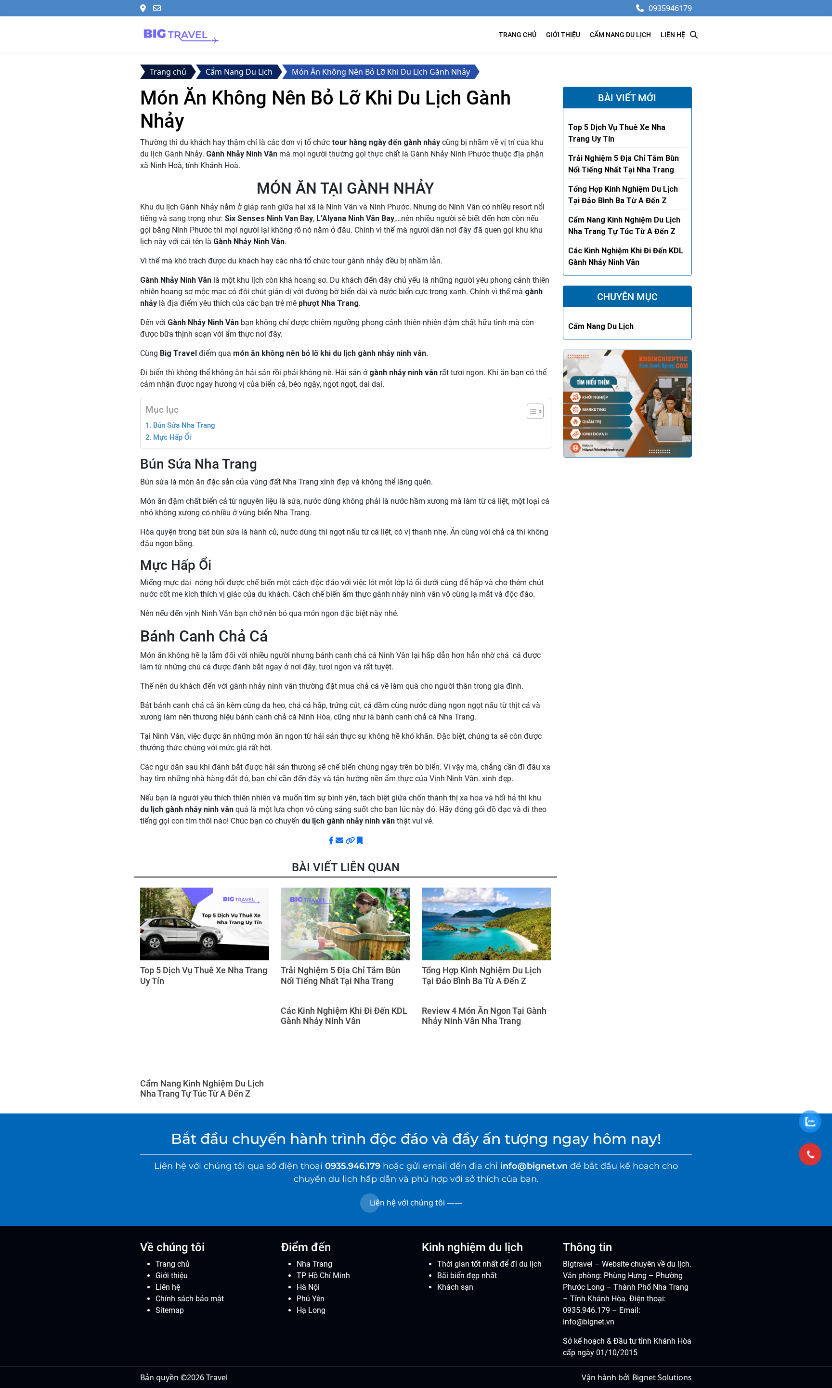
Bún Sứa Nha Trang (184, 425)
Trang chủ (517, 35)
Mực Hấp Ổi (172, 437)
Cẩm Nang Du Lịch (620, 35)
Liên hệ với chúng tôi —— (416, 1202)
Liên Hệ (673, 35)
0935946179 (670, 8)
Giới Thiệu (563, 35)
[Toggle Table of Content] (530, 411)
